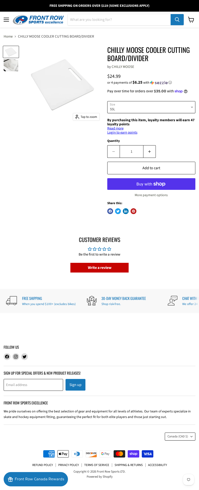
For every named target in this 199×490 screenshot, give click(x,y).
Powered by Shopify (100, 476)
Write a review (99, 267)
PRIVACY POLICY (68, 465)
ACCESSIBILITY (157, 465)
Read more (115, 128)
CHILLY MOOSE (123, 66)
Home (8, 36)
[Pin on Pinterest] (133, 211)
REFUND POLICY (42, 465)
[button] (151, 82)
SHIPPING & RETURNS (129, 465)
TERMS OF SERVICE (96, 465)
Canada (177, 436)
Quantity (113, 141)
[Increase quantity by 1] (149, 151)
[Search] (177, 19)
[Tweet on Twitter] (118, 211)
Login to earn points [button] (122, 132)
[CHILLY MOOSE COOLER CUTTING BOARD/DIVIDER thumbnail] (11, 52)
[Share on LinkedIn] (126, 211)
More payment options (151, 195)
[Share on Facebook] (110, 211)
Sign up (75, 384)
